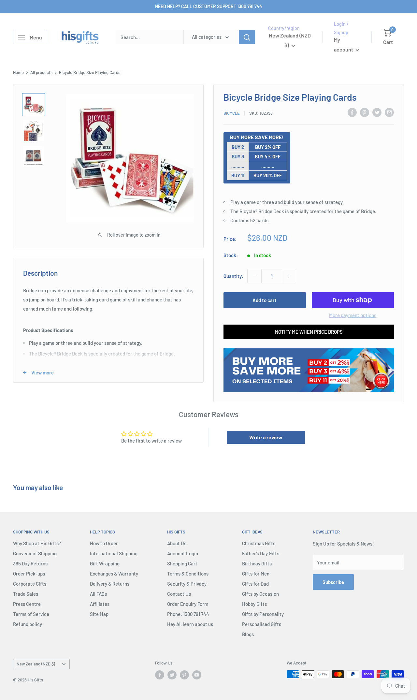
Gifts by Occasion (260, 594)
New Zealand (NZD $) (36, 663)
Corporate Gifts (29, 584)
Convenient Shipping (35, 553)
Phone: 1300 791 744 (188, 614)
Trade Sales (25, 594)
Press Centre (27, 604)
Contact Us (179, 594)
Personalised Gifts (261, 624)
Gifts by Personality (263, 614)
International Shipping (113, 553)
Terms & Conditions (187, 573)
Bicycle (231, 113)
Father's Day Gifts (260, 553)
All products (41, 72)
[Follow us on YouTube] (196, 674)
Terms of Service (31, 614)
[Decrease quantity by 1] (254, 276)
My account (344, 45)
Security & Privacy (187, 584)
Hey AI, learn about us (190, 624)
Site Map (99, 614)
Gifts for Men (255, 573)
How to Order (104, 543)
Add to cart (264, 300)
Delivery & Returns (109, 584)
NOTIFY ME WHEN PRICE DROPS (309, 332)
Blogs (248, 634)
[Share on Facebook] (352, 112)
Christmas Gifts (258, 543)
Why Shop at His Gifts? (37, 543)
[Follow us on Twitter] (172, 674)
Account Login (182, 553)
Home (18, 72)
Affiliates (99, 604)
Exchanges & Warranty (114, 573)
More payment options (352, 315)
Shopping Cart (182, 563)
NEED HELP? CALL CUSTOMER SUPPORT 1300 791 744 (208, 6)
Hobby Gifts (254, 604)
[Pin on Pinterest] (364, 112)
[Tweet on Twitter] (376, 112)
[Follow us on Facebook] (159, 674)
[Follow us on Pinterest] (184, 674)
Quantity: (233, 276)
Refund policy (27, 624)
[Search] (247, 37)
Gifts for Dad (255, 584)
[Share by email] (389, 112)
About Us (176, 543)
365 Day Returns (30, 563)
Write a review (265, 437)
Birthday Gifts (257, 563)
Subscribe (333, 582)
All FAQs (98, 594)
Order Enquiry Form (187, 604)
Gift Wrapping (105, 563)
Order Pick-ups (29, 573)
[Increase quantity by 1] (289, 276)
